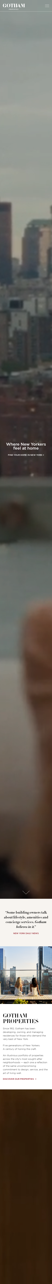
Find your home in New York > (26, 455)
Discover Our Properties (18, 1079)
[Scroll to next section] (26, 892)
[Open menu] (46, 6)
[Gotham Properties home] (14, 7)
